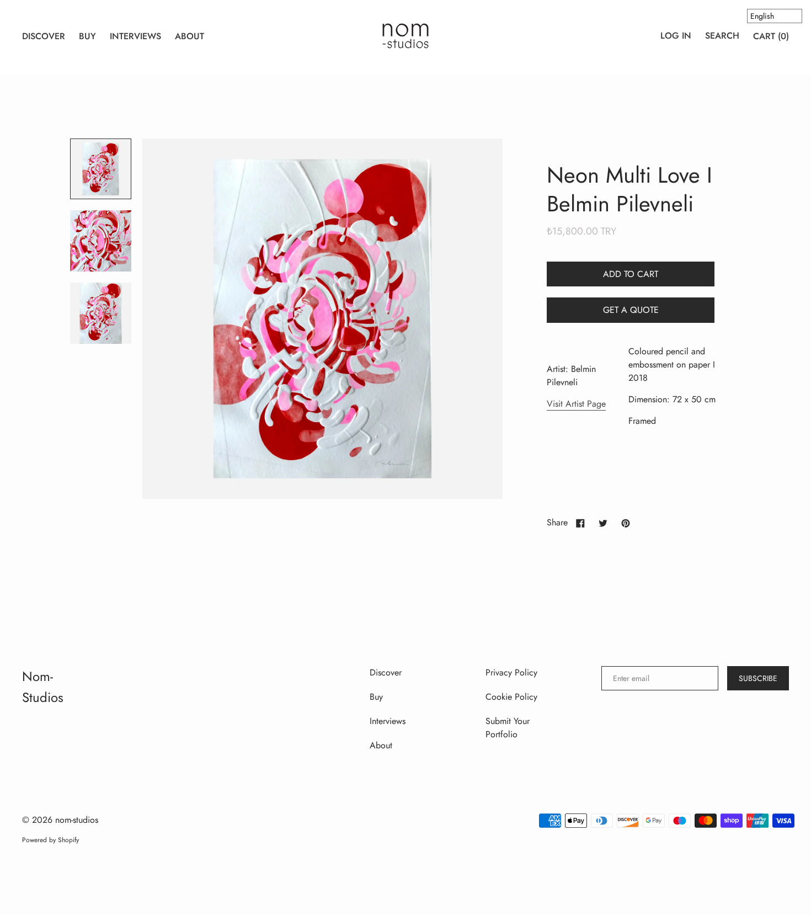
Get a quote (631, 310)
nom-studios (76, 819)
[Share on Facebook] (580, 522)
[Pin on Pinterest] (626, 522)
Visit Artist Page (576, 403)
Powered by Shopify (50, 840)
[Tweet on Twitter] (603, 522)
